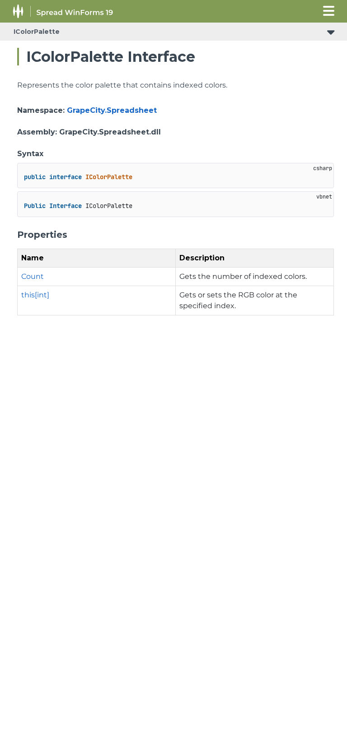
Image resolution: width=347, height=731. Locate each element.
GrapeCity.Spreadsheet (112, 110)
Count (32, 276)
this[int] (35, 295)
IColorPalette (37, 32)
